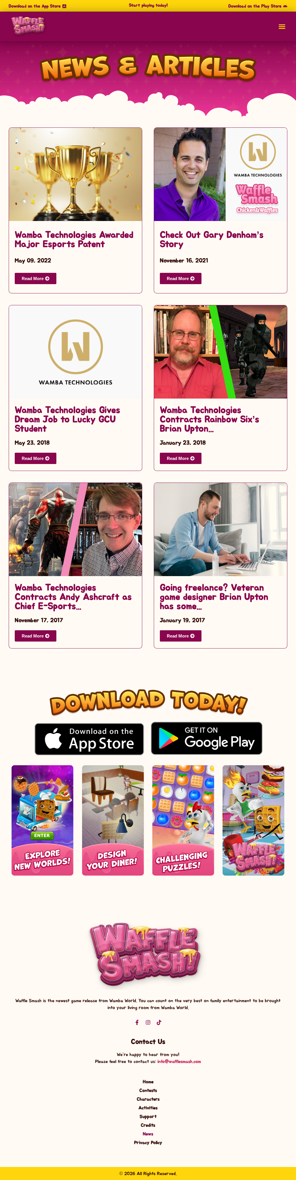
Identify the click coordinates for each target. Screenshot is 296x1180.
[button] (147, 5)
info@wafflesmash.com (179, 1061)
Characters (148, 1099)
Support (148, 1116)
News (148, 1134)
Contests (148, 1090)
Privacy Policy (148, 1142)
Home (148, 1081)
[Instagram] (148, 1022)
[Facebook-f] (137, 1022)
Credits (148, 1125)
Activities (148, 1108)
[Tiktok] (159, 1022)
